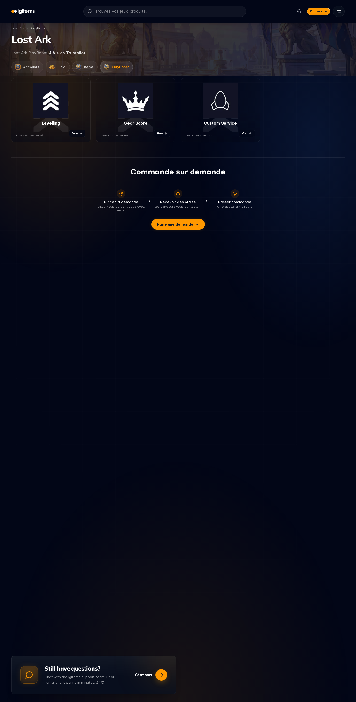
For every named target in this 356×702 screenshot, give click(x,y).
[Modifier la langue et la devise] (299, 11)
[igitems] (23, 11)
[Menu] (339, 11)
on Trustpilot (67, 52)
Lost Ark (17, 28)
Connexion (318, 11)
